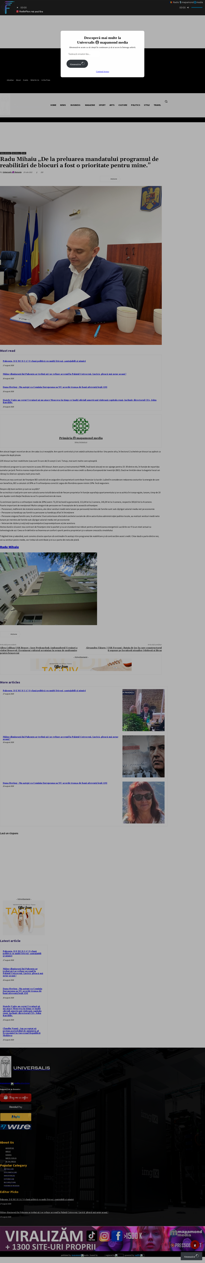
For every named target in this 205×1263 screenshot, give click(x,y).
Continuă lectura (102, 72)
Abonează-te (75, 64)
